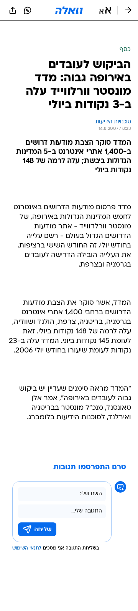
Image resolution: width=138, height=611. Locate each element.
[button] (105, 10)
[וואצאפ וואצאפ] (27, 10)
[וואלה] (69, 10)
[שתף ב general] (12, 10)
